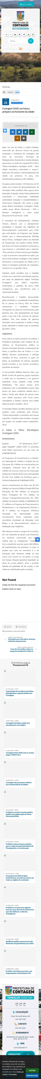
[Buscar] (31, 41)
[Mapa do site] (29, 35)
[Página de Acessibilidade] (33, 35)
